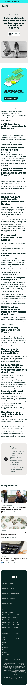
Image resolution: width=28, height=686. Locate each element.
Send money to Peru (7, 603)
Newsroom (5, 649)
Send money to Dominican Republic (10, 593)
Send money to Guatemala (8, 586)
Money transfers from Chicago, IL (10, 627)
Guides (4, 639)
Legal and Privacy (6, 654)
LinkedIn (17, 638)
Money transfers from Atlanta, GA (10, 622)
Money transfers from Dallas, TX (10, 617)
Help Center (5, 647)
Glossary (4, 642)
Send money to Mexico (7, 583)
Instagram (17, 633)
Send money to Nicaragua (8, 598)
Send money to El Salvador (8, 591)
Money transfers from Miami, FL (10, 619)
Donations (4, 652)
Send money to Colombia (8, 596)
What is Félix (5, 633)
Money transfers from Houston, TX (10, 614)
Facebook (17, 636)
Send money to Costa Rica (8, 606)
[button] (14, 1)
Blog (3, 644)
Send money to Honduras (8, 588)
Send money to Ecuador (8, 601)
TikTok (16, 641)
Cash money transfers (7, 612)
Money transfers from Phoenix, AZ (10, 624)
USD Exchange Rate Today (7, 636)
